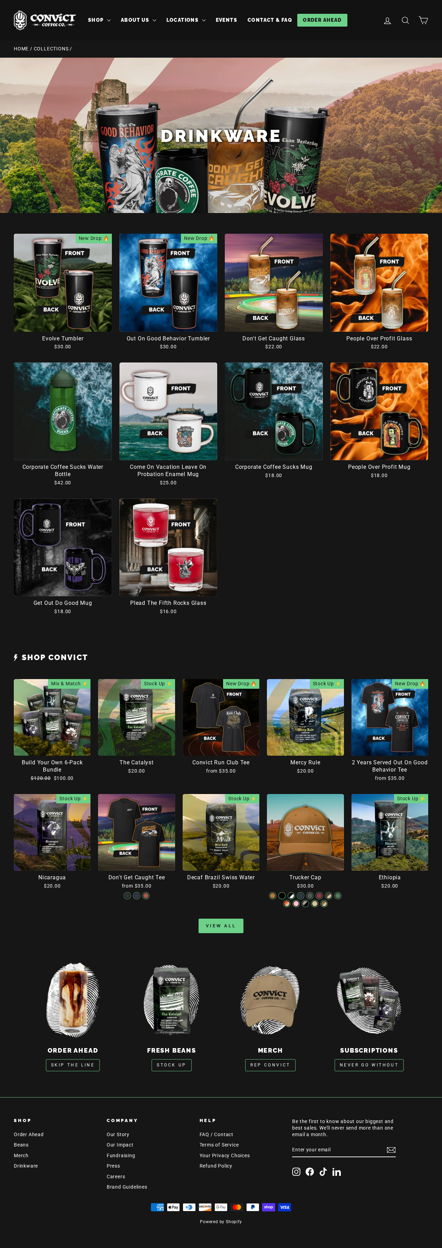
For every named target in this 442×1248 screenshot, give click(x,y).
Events (226, 20)
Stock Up (171, 1065)
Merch (21, 1155)
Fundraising (121, 1155)
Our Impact (120, 1145)
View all (221, 925)
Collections (51, 48)
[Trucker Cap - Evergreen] (338, 895)
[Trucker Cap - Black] (282, 895)
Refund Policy (216, 1166)
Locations (183, 20)
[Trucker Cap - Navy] (300, 895)
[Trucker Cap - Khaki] (314, 903)
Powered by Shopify (221, 1221)
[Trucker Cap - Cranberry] (319, 895)
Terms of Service (219, 1145)
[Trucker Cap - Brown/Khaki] (328, 895)
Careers (116, 1176)
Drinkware (26, 1166)
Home (21, 48)
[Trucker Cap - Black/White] (291, 895)
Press (113, 1166)
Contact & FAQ (270, 20)
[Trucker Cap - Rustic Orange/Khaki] (287, 903)
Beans (21, 1145)
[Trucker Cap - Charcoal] (310, 895)
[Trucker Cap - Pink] (296, 903)
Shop (96, 20)
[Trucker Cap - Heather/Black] (305, 903)
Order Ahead (322, 20)
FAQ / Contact (216, 1134)
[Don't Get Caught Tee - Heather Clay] (146, 895)
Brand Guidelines (127, 1187)
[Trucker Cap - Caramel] (272, 895)
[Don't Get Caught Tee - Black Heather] (127, 895)
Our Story (118, 1134)
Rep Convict (270, 1065)
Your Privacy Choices (225, 1155)
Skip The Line (73, 1065)
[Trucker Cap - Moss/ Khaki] (324, 903)
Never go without (369, 1065)
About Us (136, 20)
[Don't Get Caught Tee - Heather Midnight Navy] (136, 895)
